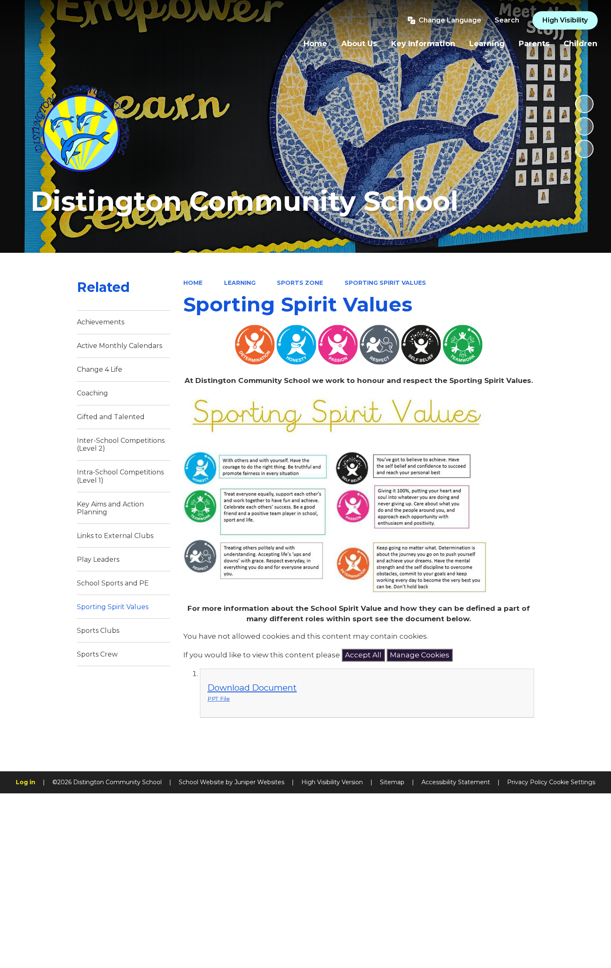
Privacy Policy (527, 782)
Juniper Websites (259, 782)
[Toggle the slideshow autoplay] (584, 104)
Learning (240, 282)
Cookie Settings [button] (572, 782)
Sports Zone (300, 282)
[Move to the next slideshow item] (584, 149)
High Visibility (565, 20)
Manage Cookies (419, 655)
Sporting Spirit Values (385, 282)
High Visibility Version (332, 782)
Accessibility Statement (455, 782)
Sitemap (392, 782)
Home (192, 282)
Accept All (363, 655)
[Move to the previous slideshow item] (584, 126)
